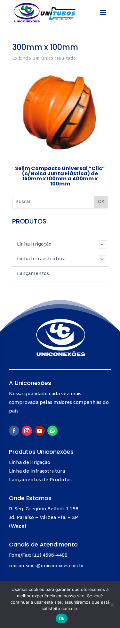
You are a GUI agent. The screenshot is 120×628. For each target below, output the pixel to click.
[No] (112, 604)
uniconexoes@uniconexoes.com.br (46, 566)
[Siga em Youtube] (40, 431)
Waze (17, 526)
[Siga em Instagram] (27, 431)
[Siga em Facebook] (14, 431)
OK (101, 202)
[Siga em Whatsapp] (52, 431)
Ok (62, 618)
